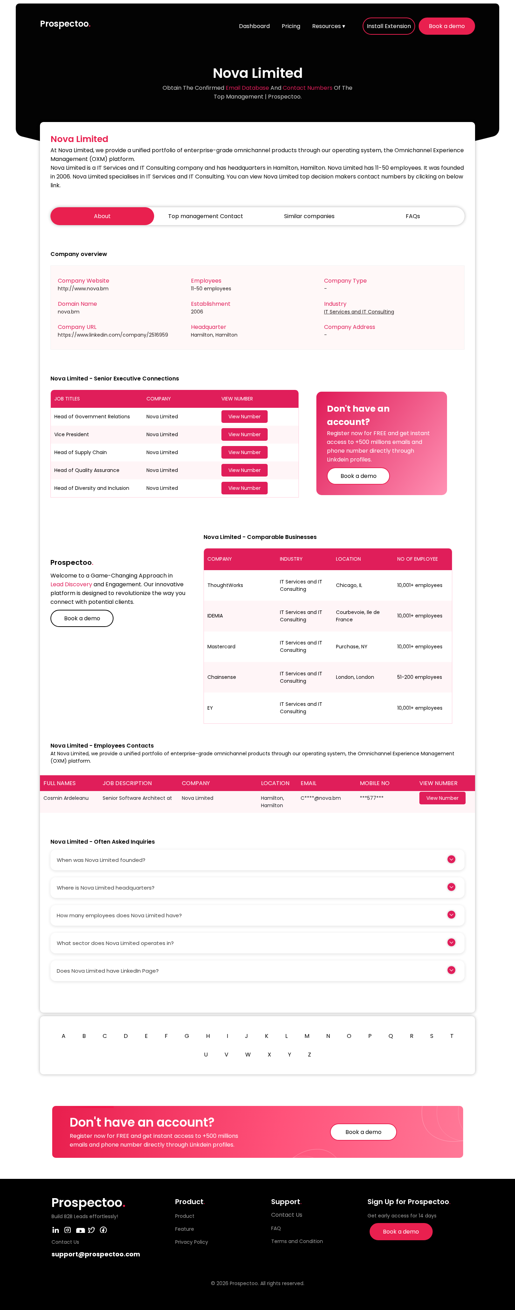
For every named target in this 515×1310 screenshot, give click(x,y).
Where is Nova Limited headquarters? (105, 887)
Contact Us (286, 1215)
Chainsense (221, 677)
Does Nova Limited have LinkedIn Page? (108, 970)
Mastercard (221, 646)
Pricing (291, 26)
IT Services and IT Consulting (359, 311)
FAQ (276, 1228)
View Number (244, 416)
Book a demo (447, 26)
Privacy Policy (191, 1241)
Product (184, 1216)
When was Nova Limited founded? (101, 860)
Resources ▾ (328, 26)
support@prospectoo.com (96, 1254)
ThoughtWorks (225, 585)
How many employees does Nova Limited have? (119, 915)
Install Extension (389, 26)
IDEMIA (215, 615)
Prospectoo (65, 23)
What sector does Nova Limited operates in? (115, 943)
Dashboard (254, 26)
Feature (184, 1229)
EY (210, 707)
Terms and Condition (297, 1241)
